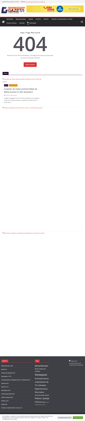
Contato (22, 23)
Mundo (30, 19)
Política (38, 19)
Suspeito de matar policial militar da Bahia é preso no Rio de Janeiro (20, 90)
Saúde (3, 404)
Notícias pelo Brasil (6, 394)
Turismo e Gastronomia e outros (61, 19)
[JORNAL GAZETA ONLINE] (3, 22)
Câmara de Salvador (7, 373)
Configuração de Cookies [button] (64, 417)
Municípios (4, 390)
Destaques (10, 19)
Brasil (6, 85)
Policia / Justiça (12, 23)
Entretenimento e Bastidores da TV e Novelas (14, 380)
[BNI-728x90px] (55, 6)
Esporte (46, 19)
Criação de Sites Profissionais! (76, 365)
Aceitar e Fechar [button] (78, 417)
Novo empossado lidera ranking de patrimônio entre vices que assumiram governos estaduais (41, 2)
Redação (15, 95)
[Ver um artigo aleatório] (82, 22)
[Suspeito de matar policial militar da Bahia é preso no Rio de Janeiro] (22, 80)
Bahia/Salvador (21, 19)
